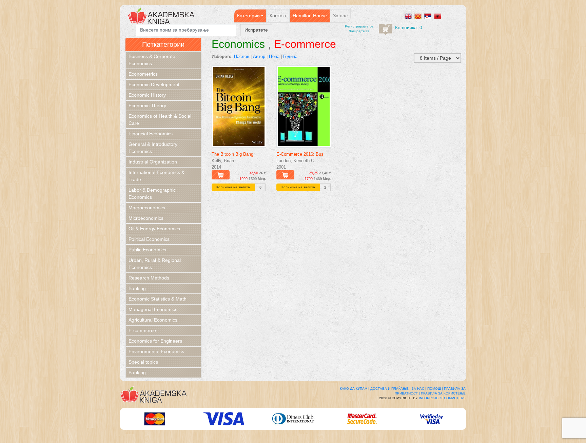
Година (290, 56)
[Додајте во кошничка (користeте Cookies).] (221, 174)
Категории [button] (248, 15)
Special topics (143, 362)
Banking (137, 288)
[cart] (385, 29)
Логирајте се (359, 31)
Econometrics (143, 74)
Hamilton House (310, 15)
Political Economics (149, 239)
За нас (340, 15)
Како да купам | (354, 388)
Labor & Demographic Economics (152, 193)
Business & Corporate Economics (152, 60)
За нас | (419, 388)
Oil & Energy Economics (154, 228)
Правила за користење (443, 393)
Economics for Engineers (155, 341)
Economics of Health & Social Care (160, 119)
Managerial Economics (153, 309)
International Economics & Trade (156, 176)
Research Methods (149, 278)
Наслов (241, 56)
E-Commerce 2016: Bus (300, 154)
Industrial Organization (153, 162)
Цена (274, 56)
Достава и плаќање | (390, 388)
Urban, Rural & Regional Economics (155, 263)
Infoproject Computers (442, 398)
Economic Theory (147, 105)
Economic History (147, 95)
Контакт (278, 15)
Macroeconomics (147, 207)
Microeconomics (146, 218)
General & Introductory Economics (153, 147)
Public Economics (147, 249)
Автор (259, 56)
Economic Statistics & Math (158, 299)
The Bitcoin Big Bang (232, 154)
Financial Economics (151, 133)
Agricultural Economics (153, 320)
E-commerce (142, 330)
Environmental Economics (156, 351)
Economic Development (154, 84)
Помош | (435, 388)
